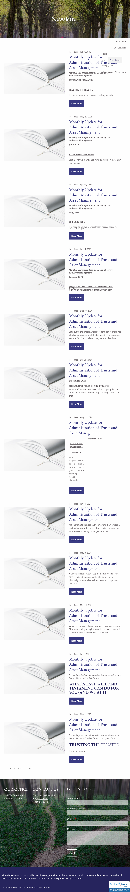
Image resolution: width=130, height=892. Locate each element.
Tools (104, 53)
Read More (76, 103)
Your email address (86, 808)
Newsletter (115, 60)
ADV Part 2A (107, 66)
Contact (107, 72)
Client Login (120, 72)
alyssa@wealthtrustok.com (47, 795)
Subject (81, 818)
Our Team (121, 41)
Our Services (120, 47)
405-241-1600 (41, 798)
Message (81, 829)
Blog (104, 60)
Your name (82, 798)
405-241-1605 (41, 802)
